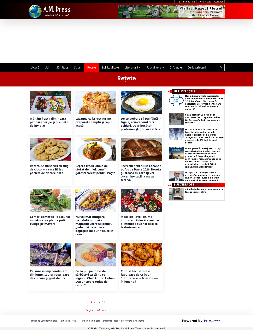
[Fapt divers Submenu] (164, 67)
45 (103, 301)
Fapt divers (153, 67)
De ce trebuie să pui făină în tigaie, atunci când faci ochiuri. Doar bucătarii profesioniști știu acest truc (141, 124)
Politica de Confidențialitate (43, 320)
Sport (77, 67)
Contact (218, 1)
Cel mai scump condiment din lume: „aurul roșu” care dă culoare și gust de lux (49, 274)
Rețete (91, 67)
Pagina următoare (96, 310)
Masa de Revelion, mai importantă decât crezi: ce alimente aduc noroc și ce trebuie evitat (140, 222)
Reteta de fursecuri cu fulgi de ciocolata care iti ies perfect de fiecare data (50, 169)
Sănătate (62, 67)
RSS (178, 1)
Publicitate (189, 1)
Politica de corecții (69, 320)
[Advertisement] (126, 41)
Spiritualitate (110, 67)
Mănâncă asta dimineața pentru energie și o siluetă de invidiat (49, 122)
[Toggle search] (221, 67)
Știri (48, 67)
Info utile (176, 67)
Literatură (131, 67)
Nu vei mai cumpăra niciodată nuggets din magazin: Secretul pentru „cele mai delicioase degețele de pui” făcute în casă (94, 225)
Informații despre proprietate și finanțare (123, 320)
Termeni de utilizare (90, 320)
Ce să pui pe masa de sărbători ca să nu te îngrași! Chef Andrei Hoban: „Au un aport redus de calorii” (95, 278)
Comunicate (204, 1)
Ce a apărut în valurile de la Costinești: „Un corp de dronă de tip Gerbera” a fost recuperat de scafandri (202, 118)
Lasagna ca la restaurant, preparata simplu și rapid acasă (93, 122)
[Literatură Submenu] (140, 67)
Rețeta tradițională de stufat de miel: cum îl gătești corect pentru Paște (95, 169)
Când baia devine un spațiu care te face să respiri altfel (204, 190)
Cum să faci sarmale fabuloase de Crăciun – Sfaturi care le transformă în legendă (140, 276)
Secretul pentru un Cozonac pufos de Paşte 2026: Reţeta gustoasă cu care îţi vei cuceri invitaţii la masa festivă (141, 173)
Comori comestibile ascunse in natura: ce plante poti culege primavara (50, 220)
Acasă (35, 67)
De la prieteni (197, 67)
